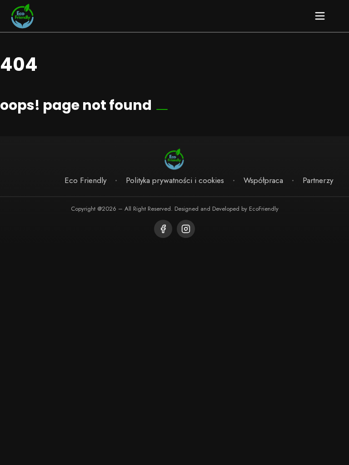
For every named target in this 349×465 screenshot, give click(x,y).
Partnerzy (318, 180)
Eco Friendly (85, 180)
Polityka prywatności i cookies (175, 180)
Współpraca (263, 180)
